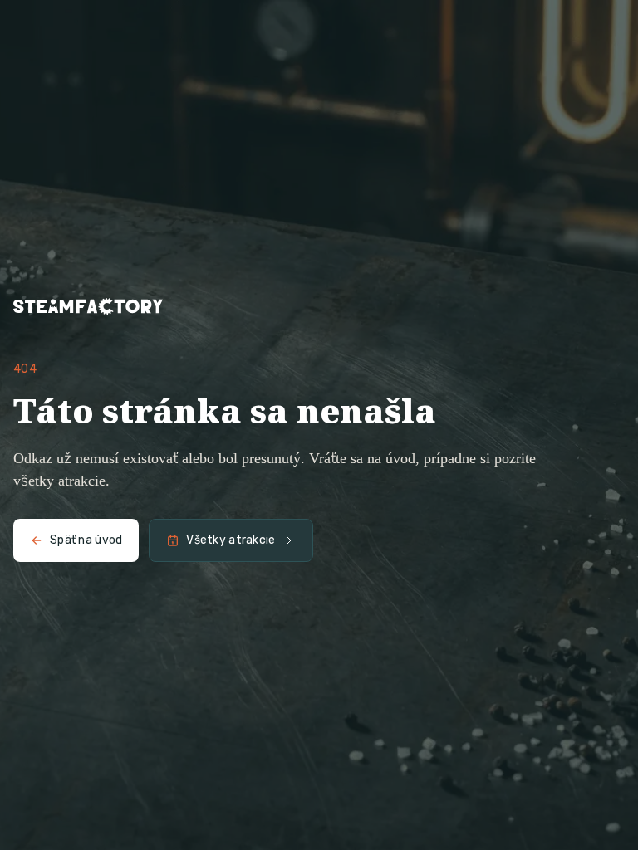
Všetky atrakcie (230, 540)
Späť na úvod (86, 540)
